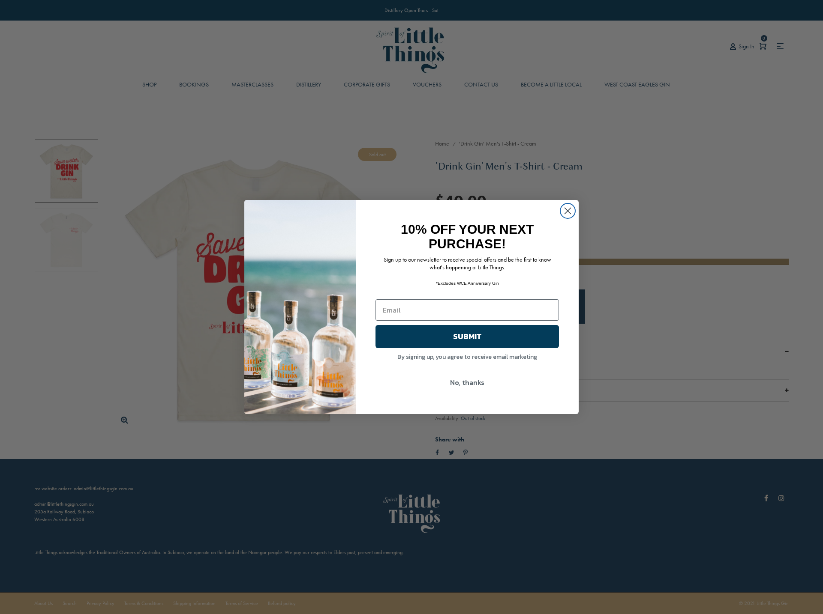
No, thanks (467, 382)
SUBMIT (467, 336)
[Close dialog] (567, 210)
